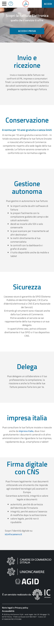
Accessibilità (8, 611)
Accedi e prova (27, 31)
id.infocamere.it (13, 534)
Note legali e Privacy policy (15, 607)
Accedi (48, 4)
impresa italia (26, 431)
